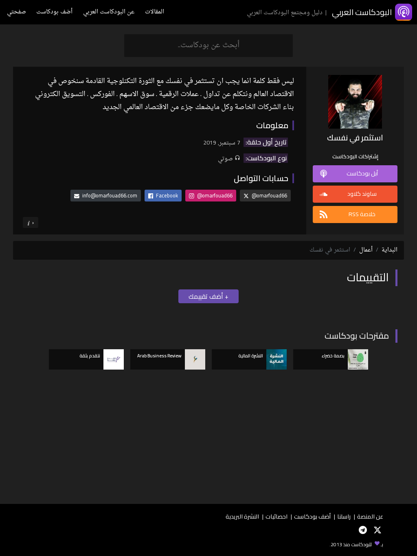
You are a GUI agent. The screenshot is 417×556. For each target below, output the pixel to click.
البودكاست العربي (362, 12)
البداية (389, 250)
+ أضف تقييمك (208, 296)
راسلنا (344, 516)
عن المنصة (370, 516)
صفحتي (16, 12)
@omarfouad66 (268, 195)
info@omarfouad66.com (109, 195)
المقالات (154, 12)
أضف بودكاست (54, 12)
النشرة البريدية (242, 516)
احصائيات (277, 516)
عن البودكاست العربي (108, 12)
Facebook (166, 195)
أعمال (366, 250)
